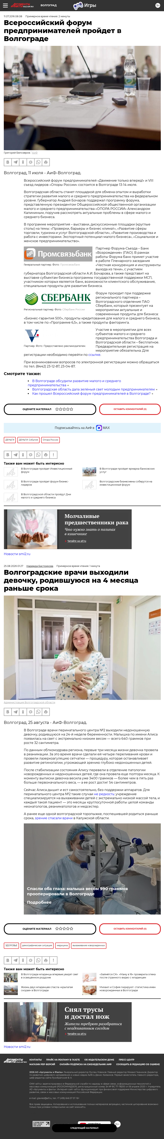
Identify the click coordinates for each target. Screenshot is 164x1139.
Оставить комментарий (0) (130, 409)
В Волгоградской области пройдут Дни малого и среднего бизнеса (46, 496)
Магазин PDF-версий (42, 1064)
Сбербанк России (73, 309)
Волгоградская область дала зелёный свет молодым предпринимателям (93, 389)
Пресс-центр (126, 1060)
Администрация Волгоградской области (29, 702)
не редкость (104, 794)
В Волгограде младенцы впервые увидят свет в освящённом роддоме (49, 976)
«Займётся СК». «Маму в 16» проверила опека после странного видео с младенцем (128, 976)
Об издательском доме (99, 1060)
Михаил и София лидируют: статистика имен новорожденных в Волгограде (128, 989)
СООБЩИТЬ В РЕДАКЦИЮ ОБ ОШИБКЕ (138, 1064)
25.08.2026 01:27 (13, 565)
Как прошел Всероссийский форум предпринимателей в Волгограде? (91, 393)
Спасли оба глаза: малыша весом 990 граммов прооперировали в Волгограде (77, 891)
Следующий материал (84, 1128)
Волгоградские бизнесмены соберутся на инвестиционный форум (126, 483)
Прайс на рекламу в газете (63, 1060)
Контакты (35, 1060)
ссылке (94, 355)
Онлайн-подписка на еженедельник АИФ (86, 1064)
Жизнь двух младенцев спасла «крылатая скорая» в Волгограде (47, 989)
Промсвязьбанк (70, 264)
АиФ (35, 152)
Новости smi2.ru (17, 554)
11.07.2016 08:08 (13, 16)
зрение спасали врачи (54, 818)
